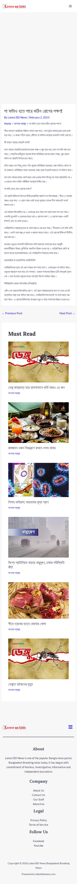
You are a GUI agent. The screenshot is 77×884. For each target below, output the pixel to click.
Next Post (67, 313)
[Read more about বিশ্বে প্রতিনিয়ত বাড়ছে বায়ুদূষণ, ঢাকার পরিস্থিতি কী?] (38, 536)
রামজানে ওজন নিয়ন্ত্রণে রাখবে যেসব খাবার (32, 448)
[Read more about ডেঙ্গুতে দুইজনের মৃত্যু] (38, 658)
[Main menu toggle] (70, 6)
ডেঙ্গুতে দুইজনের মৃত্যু (20, 684)
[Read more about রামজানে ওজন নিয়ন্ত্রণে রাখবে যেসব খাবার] (38, 422)
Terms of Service (38, 824)
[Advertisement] (38, 52)
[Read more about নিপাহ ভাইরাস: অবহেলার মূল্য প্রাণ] (38, 479)
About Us (38, 790)
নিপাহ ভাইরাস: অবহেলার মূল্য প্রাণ (28, 502)
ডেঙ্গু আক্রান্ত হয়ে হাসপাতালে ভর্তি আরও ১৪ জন (36, 387)
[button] (70, 727)
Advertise (38, 804)
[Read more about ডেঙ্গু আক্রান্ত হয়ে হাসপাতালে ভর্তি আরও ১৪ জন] (38, 361)
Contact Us (38, 795)
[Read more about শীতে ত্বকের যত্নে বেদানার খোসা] (38, 600)
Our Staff (38, 799)
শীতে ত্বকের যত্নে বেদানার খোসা (27, 623)
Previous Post (12, 313)
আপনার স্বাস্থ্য (14, 392)
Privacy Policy (38, 820)
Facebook (38, 841)
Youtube (38, 845)
